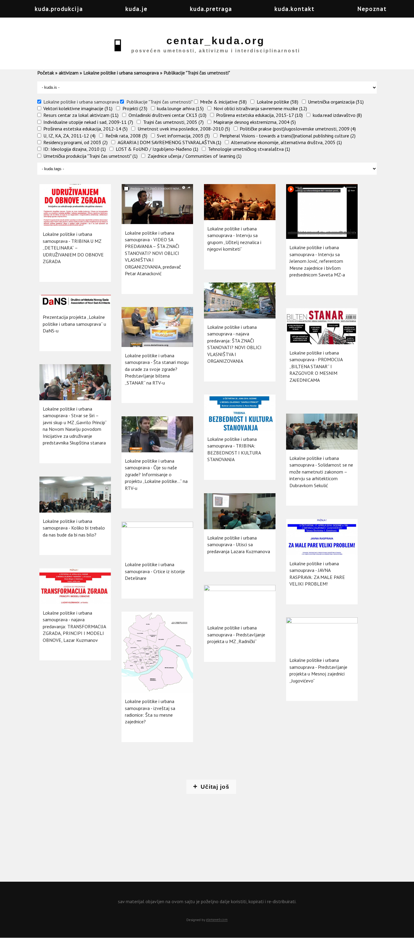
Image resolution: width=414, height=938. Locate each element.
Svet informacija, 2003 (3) (183, 136)
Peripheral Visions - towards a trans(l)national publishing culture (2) (288, 136)
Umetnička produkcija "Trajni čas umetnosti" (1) (90, 156)
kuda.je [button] (136, 8)
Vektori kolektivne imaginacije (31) (77, 108)
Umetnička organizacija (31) (336, 102)
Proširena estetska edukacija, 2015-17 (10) (259, 115)
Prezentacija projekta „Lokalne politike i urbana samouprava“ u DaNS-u (74, 324)
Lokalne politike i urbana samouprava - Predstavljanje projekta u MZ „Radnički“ (236, 634)
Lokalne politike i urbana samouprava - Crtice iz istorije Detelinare (155, 571)
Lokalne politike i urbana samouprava (121, 73)
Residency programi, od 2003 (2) (75, 142)
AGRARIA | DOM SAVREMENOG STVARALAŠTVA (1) (169, 142)
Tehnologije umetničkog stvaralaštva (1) (249, 149)
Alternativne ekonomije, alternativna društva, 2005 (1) (286, 142)
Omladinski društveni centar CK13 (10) (167, 115)
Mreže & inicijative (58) (223, 102)
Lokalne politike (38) (277, 102)
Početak (45, 73)
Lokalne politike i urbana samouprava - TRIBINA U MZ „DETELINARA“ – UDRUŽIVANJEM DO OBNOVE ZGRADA (73, 247)
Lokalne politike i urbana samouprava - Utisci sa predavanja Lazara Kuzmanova (238, 544)
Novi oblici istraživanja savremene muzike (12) (260, 108)
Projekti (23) (134, 108)
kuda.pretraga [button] (211, 8)
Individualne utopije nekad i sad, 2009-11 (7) (88, 122)
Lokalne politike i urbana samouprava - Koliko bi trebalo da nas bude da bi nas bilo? (74, 528)
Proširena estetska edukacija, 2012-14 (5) (85, 129)
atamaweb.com (217, 920)
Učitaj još (215, 787)
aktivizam (68, 73)
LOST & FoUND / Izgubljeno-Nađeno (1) (157, 149)
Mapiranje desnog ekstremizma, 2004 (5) (254, 122)
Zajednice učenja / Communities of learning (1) (195, 156)
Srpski (391, 14)
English (403, 14)
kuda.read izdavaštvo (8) (337, 115)
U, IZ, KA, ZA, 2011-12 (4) (69, 136)
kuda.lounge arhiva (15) (180, 108)
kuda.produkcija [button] (59, 8)
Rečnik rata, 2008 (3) (126, 136)
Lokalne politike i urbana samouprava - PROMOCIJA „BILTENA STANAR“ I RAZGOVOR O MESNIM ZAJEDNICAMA (315, 366)
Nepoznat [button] (372, 8)
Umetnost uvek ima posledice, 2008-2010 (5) (184, 129)
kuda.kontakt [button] (295, 8)
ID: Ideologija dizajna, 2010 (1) (74, 149)
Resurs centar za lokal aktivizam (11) (81, 115)
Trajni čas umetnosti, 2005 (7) (173, 122)
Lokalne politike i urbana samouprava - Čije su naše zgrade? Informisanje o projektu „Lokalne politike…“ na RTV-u (156, 474)
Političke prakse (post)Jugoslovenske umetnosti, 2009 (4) (298, 129)
